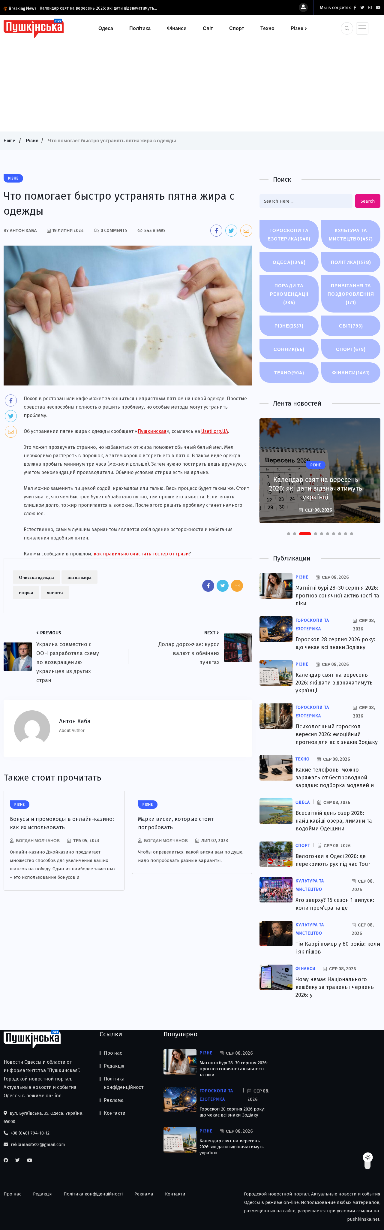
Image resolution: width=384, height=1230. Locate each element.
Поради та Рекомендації (289, 294)
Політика (140, 28)
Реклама (114, 1100)
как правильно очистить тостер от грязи (141, 554)
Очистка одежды (36, 577)
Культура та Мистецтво (351, 234)
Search (368, 201)
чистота (55, 592)
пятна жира (80, 577)
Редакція (114, 1066)
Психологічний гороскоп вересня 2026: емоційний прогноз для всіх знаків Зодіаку (337, 734)
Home (9, 141)
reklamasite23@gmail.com (37, 1144)
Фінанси (177, 28)
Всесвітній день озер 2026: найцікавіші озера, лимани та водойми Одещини (334, 821)
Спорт (236, 28)
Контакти (114, 1113)
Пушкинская (152, 431)
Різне (297, 28)
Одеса (105, 28)
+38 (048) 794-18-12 (30, 1133)
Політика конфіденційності (124, 1083)
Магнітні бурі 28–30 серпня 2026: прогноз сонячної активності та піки (337, 596)
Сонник (289, 349)
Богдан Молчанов (38, 840)
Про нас (113, 1053)
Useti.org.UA (214, 431)
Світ (208, 28)
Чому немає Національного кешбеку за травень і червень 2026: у (335, 987)
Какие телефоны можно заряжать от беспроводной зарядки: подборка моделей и (335, 777)
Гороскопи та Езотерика (289, 234)
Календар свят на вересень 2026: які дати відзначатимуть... (98, 8)
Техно (267, 28)
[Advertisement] (192, 83)
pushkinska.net (363, 1219)
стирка (26, 592)
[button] (288, 533)
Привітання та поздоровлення (351, 294)
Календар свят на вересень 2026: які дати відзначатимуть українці (315, 488)
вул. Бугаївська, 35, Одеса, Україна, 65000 (43, 1117)
